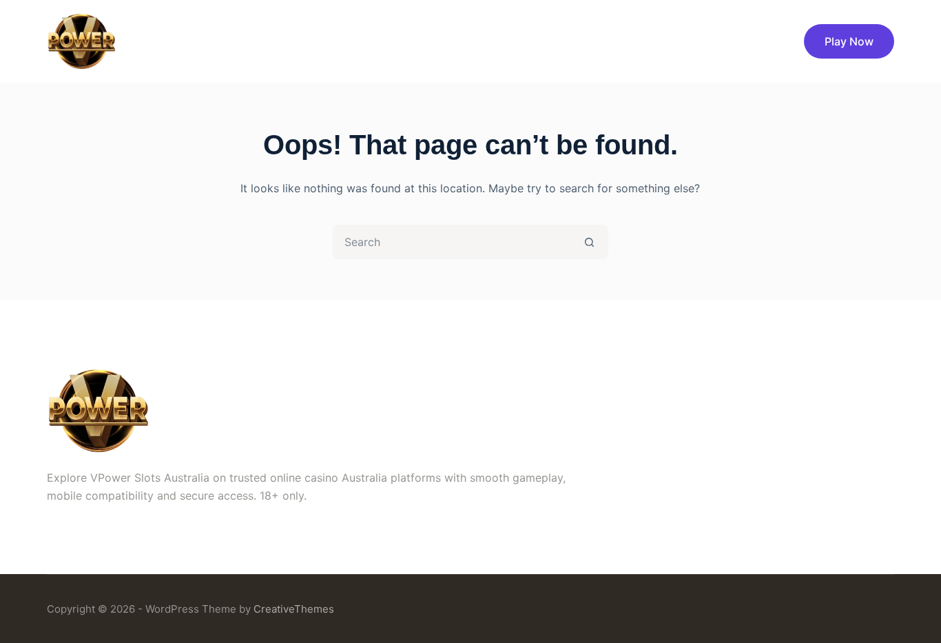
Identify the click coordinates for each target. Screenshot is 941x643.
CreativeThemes (294, 608)
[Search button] (589, 242)
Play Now (849, 41)
